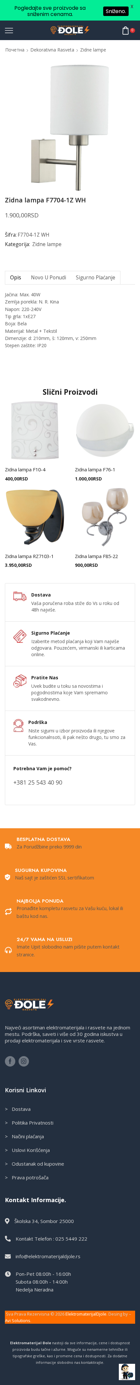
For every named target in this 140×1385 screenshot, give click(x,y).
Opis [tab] (15, 277)
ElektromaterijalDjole (85, 1314)
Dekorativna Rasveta (52, 50)
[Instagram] (24, 1061)
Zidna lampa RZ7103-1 (29, 556)
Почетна (14, 50)
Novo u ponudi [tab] (48, 277)
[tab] (15, 277)
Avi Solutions (17, 1320)
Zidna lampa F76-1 (95, 469)
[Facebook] (10, 1061)
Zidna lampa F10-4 (25, 469)
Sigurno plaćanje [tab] (95, 277)
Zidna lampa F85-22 (96, 556)
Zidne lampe (93, 50)
